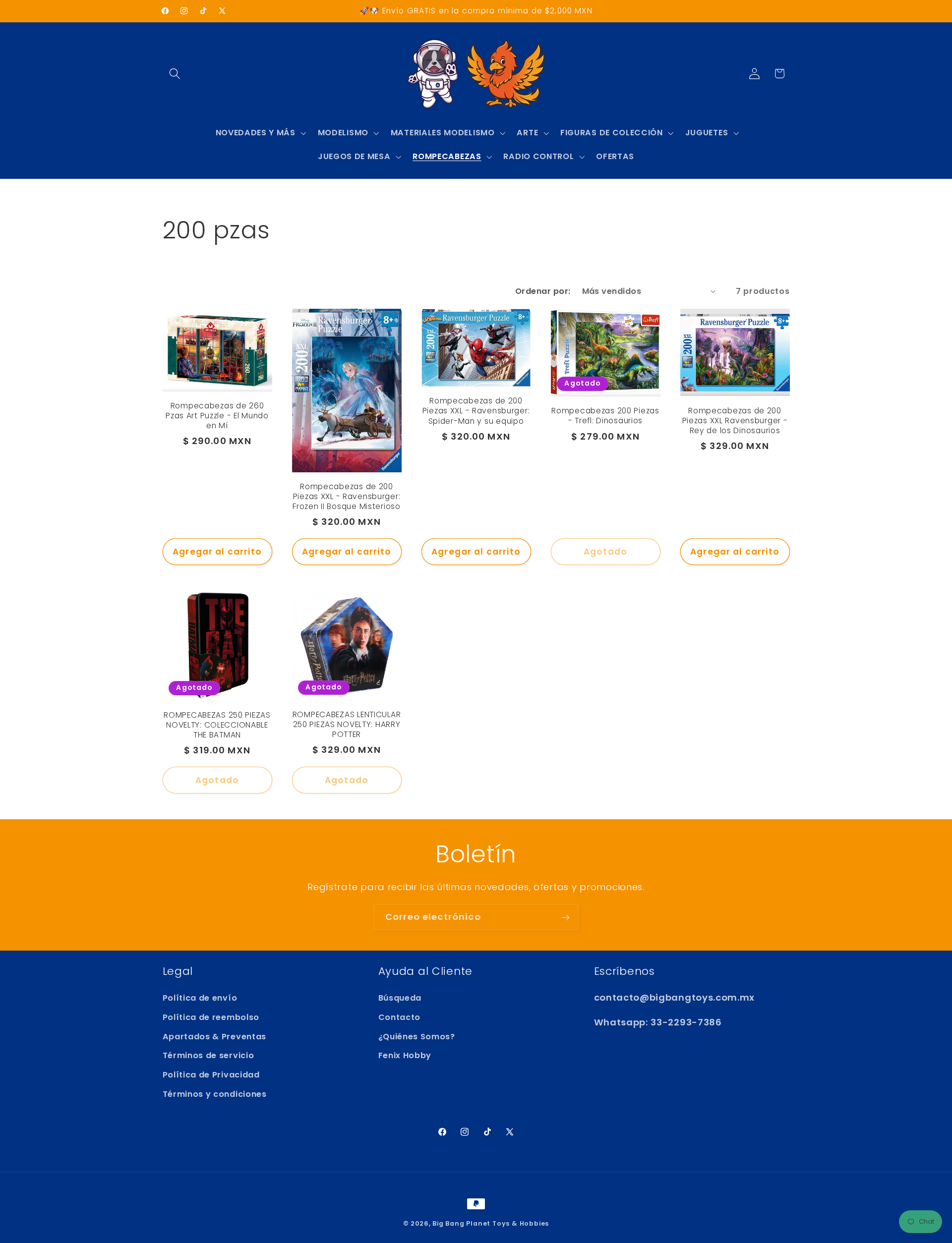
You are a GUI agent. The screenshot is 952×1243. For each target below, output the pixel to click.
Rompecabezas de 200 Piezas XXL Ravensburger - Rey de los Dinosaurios (735, 421)
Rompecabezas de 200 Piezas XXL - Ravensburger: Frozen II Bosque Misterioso (346, 497)
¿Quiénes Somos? (416, 1036)
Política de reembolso (211, 1016)
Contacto (399, 1016)
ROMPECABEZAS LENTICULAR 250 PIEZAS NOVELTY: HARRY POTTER (347, 725)
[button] (175, 73)
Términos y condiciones (215, 1094)
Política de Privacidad (211, 1074)
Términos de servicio (208, 1055)
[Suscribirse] (565, 917)
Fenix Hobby (405, 1055)
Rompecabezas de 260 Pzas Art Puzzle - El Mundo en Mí (217, 416)
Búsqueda (400, 998)
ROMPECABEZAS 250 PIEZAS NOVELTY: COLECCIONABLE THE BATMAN (217, 725)
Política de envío (200, 998)
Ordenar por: (543, 291)
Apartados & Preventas (215, 1036)
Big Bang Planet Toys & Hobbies (490, 1223)
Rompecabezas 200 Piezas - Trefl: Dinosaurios (605, 416)
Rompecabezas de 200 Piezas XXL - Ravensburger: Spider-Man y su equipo (476, 411)
